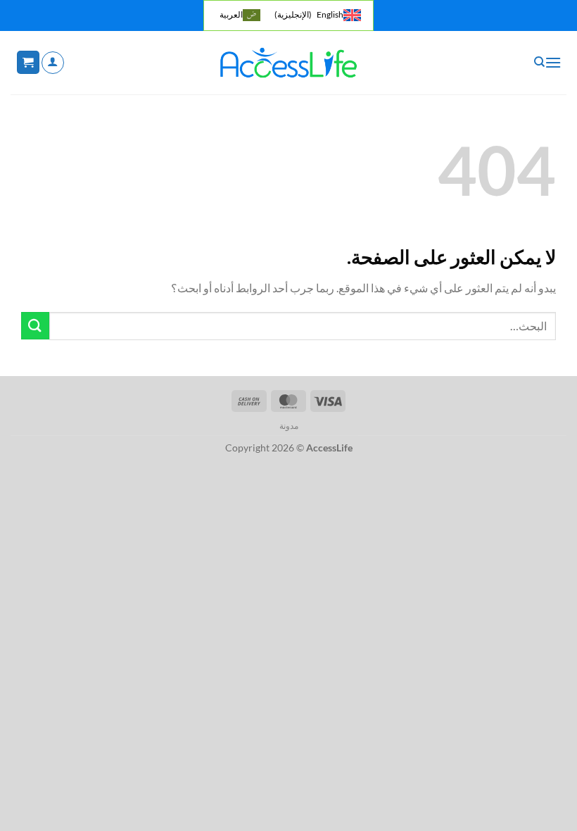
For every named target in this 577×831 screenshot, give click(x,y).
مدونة (288, 425)
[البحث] (538, 62)
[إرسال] (35, 325)
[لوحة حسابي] (53, 62)
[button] (553, 62)
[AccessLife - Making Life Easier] (288, 63)
